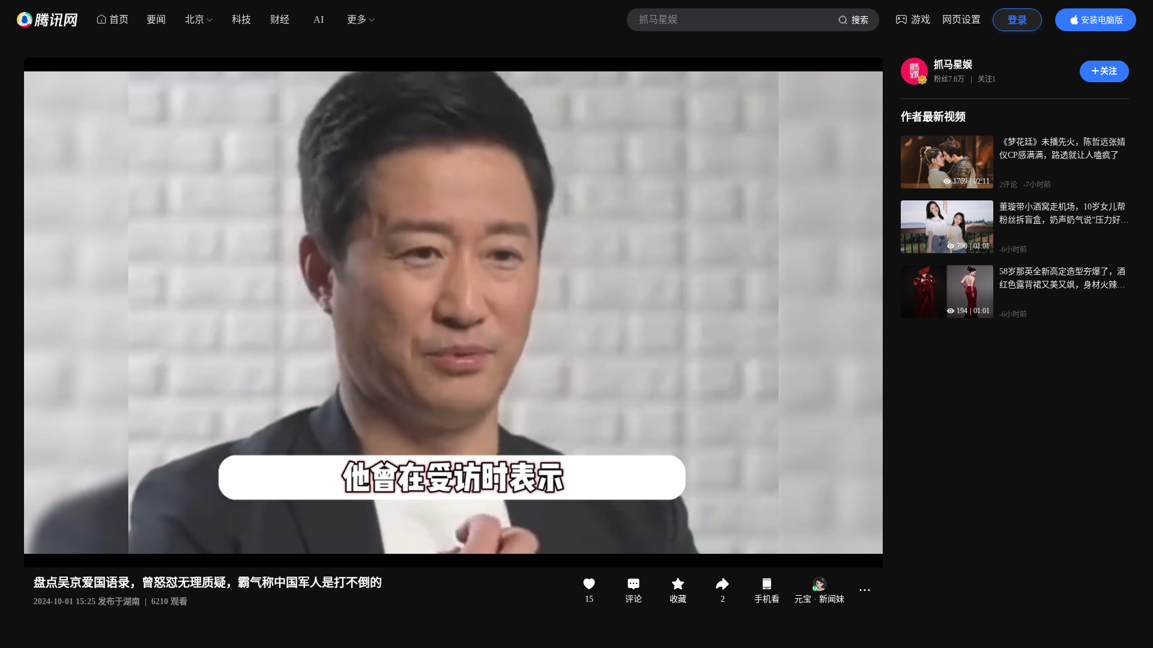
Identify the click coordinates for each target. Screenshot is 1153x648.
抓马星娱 (953, 64)
